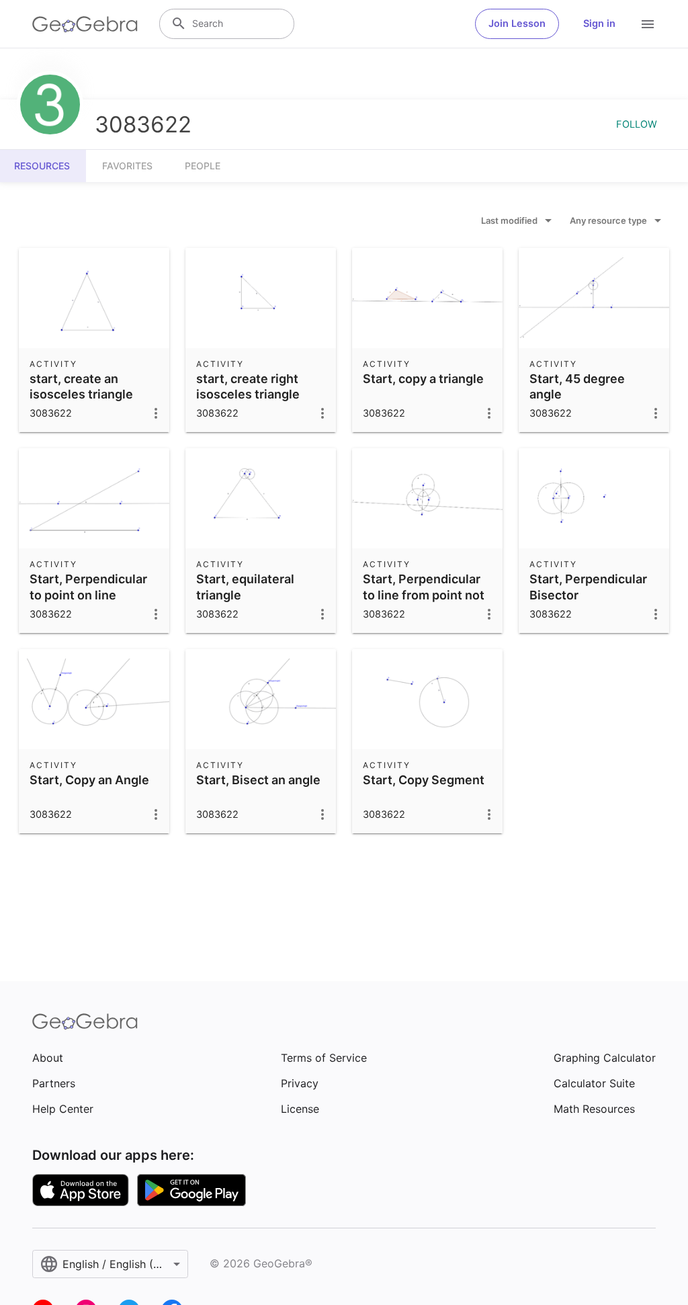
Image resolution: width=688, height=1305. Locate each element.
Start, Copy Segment (423, 780)
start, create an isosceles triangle (81, 386)
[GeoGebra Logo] (85, 24)
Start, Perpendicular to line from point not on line (423, 594)
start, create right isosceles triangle (248, 386)
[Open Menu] (648, 24)
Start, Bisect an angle (258, 780)
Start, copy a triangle (423, 379)
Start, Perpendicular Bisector (588, 586)
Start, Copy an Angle (89, 780)
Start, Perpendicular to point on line (88, 586)
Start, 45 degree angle (577, 386)
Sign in (599, 23)
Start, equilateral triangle (245, 586)
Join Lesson (517, 23)
